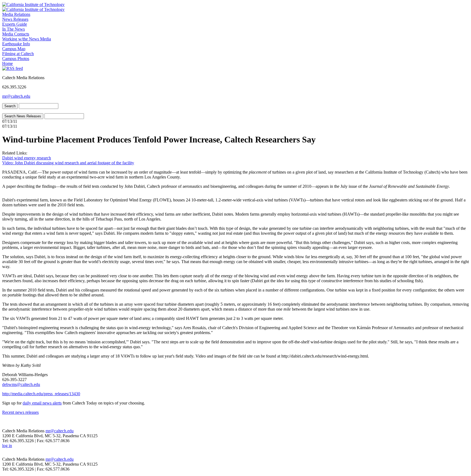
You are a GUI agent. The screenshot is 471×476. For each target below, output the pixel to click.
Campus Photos (15, 58)
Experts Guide (14, 24)
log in (7, 445)
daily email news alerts (42, 403)
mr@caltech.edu (16, 96)
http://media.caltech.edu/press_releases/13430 (41, 393)
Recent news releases (20, 412)
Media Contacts (15, 34)
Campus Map (13, 48)
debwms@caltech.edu (21, 384)
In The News (13, 29)
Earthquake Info (16, 43)
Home (7, 63)
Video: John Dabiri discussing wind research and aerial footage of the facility (68, 162)
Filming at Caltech (18, 53)
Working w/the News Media (26, 39)
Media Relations (16, 14)
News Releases (15, 19)
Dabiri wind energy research (26, 158)
